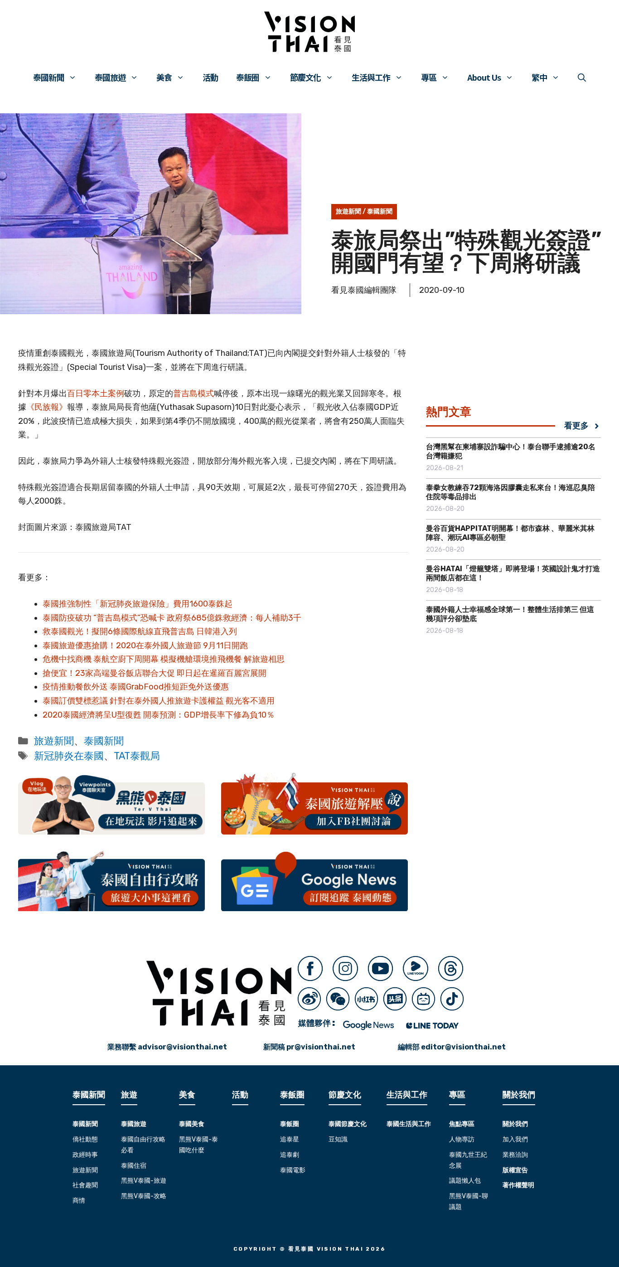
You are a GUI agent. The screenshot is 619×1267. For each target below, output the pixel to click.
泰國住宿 (133, 1166)
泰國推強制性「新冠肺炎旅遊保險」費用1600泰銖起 (137, 604)
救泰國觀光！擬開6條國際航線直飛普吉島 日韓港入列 (140, 631)
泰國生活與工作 (409, 1124)
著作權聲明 (518, 1185)
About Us (484, 77)
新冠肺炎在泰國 (69, 756)
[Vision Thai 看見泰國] (309, 31)
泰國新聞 (48, 77)
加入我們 (515, 1139)
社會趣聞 (85, 1185)
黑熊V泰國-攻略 (143, 1196)
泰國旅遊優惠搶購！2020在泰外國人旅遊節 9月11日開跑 (145, 645)
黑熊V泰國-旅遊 (143, 1180)
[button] (582, 77)
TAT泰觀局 (137, 756)
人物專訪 (461, 1139)
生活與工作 (371, 77)
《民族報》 (46, 407)
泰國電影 (292, 1170)
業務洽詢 (515, 1155)
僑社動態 (85, 1139)
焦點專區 (461, 1124)
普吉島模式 (193, 393)
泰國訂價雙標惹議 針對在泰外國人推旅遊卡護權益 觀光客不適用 (159, 701)
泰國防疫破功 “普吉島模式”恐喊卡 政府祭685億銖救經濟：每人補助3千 (172, 618)
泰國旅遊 (110, 77)
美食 (164, 77)
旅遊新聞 (348, 211)
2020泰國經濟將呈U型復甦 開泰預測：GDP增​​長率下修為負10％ (159, 715)
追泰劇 (289, 1155)
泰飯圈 (247, 77)
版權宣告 (515, 1170)
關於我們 (515, 1124)
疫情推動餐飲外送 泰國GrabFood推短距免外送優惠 (136, 687)
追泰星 (289, 1139)
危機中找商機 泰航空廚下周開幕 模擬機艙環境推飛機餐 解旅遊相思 (164, 659)
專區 (428, 77)
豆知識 (338, 1139)
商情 (79, 1200)
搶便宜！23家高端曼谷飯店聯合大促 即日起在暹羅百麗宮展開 (154, 673)
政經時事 (85, 1155)
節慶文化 (305, 77)
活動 (210, 77)
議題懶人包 (465, 1180)
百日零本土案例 (95, 393)
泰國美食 (191, 1124)
